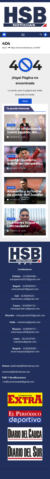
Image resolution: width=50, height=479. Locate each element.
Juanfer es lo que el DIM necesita (23, 224)
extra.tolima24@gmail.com (25, 289)
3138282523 (27, 296)
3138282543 (29, 286)
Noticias (11, 125)
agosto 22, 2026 (18, 137)
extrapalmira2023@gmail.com (25, 279)
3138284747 (29, 329)
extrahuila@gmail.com (29, 322)
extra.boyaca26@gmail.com (25, 332)
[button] (41, 34)
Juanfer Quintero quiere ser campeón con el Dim (23, 163)
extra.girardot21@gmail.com (30, 315)
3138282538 (29, 348)
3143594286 (29, 276)
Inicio (4, 47)
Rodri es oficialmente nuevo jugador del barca (24, 132)
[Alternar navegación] (23, 35)
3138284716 (28, 305)
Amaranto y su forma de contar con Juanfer (25, 193)
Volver (25, 101)
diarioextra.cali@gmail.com (25, 299)
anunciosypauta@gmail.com (25, 351)
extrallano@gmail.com (25, 342)
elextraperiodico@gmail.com (25, 309)
